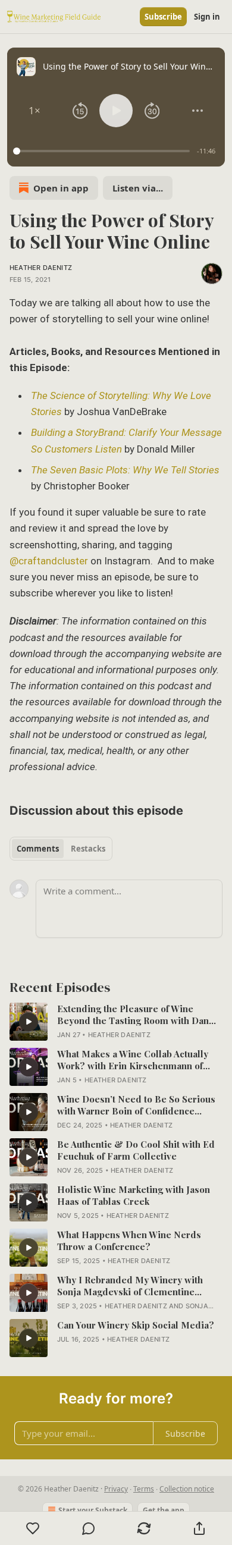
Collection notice (186, 1489)
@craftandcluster (49, 561)
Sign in (207, 16)
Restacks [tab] (88, 848)
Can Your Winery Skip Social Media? (135, 1325)
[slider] (103, 151)
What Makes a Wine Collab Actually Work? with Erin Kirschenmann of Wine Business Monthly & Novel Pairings (132, 1060)
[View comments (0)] (88, 1528)
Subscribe (163, 16)
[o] (28, 1021)
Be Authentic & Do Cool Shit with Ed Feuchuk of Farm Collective (136, 1150)
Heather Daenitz (41, 267)
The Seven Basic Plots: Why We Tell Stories (125, 470)
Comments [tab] (38, 848)
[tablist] (61, 849)
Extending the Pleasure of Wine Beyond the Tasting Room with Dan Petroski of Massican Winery (133, 1014)
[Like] (33, 1528)
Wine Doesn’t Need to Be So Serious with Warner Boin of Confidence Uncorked (136, 1105)
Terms (143, 1489)
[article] (116, 1022)
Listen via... (137, 188)
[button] (34, 110)
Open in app (61, 188)
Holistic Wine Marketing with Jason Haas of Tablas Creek (133, 1195)
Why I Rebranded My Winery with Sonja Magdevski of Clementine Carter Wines (130, 1286)
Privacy (116, 1489)
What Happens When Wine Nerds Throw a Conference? (129, 1240)
